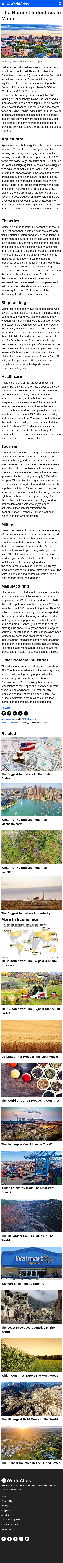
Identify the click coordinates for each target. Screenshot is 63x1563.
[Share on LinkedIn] (26, 713)
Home (4, 1496)
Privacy (4, 1506)
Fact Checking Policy (11, 1520)
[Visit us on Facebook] (9, 1539)
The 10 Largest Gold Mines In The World (29, 1419)
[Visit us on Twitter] (15, 1539)
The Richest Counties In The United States (31, 1463)
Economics (32, 719)
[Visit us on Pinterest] (21, 1539)
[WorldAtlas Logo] (19, 3)
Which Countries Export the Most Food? (29, 1375)
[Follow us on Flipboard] (3, 1539)
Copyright (5, 1510)
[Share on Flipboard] (3, 713)
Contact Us (6, 1501)
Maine (8, 149)
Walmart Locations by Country (22, 1283)
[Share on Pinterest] (20, 713)
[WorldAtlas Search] (60, 3)
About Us (5, 1515)
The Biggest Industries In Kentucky (26, 913)
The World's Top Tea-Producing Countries (30, 1100)
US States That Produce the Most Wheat (29, 1056)
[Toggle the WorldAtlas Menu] (2, 3)
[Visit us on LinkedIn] (27, 1539)
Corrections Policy (9, 1524)
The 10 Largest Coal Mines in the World (29, 1144)
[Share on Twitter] (15, 713)
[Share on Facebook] (9, 713)
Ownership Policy (9, 1529)
